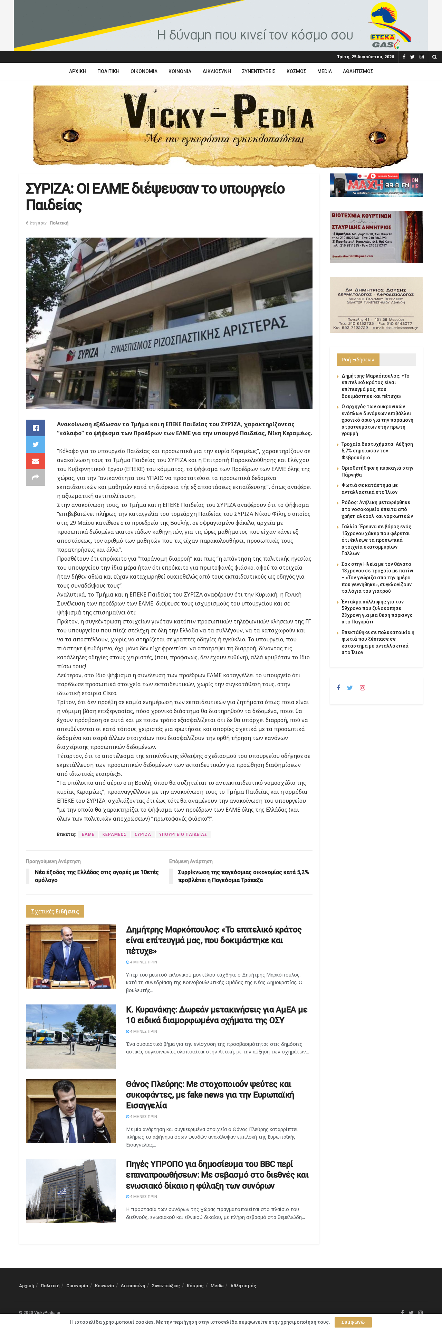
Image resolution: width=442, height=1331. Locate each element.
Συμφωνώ (353, 1322)
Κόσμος (296, 71)
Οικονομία (144, 71)
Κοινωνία (180, 71)
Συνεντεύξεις (259, 71)
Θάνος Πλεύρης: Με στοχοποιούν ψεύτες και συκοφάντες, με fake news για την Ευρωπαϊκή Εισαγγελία (210, 1094)
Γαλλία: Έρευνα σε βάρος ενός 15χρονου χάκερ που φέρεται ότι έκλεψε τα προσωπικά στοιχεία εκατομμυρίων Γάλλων (376, 540)
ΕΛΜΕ (88, 834)
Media (324, 71)
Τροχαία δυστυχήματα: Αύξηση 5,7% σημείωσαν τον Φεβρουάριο (377, 450)
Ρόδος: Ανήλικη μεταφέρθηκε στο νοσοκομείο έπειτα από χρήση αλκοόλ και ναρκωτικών (377, 509)
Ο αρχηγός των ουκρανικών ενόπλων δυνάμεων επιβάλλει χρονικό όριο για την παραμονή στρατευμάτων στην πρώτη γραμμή (377, 420)
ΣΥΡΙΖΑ (143, 834)
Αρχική (77, 71)
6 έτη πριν (36, 223)
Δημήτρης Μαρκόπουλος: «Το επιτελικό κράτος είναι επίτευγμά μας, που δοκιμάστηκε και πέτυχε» (214, 940)
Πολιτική (108, 71)
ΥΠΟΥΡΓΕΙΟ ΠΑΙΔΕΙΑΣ (183, 834)
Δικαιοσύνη (216, 71)
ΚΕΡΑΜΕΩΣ (115, 834)
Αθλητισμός (358, 71)
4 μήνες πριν (143, 962)
